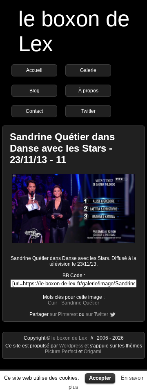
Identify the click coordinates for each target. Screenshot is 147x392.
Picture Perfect (61, 351)
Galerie (88, 70)
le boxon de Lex (69, 338)
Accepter (100, 378)
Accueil (34, 70)
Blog (34, 91)
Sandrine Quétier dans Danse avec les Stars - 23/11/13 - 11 (62, 148)
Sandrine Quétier (80, 303)
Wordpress (72, 346)
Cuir (52, 303)
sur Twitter (97, 314)
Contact (34, 111)
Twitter (88, 111)
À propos (88, 91)
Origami (92, 351)
